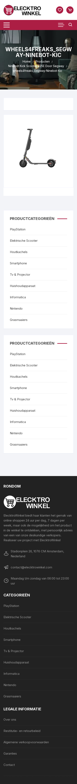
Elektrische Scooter (24, 241)
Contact (9, 765)
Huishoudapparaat (22, 286)
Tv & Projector (20, 274)
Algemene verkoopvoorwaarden (26, 742)
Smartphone (18, 263)
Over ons (9, 719)
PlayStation (17, 229)
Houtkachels (19, 252)
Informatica (18, 297)
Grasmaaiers (19, 320)
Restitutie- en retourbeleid (21, 731)
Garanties (10, 753)
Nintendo (16, 308)
